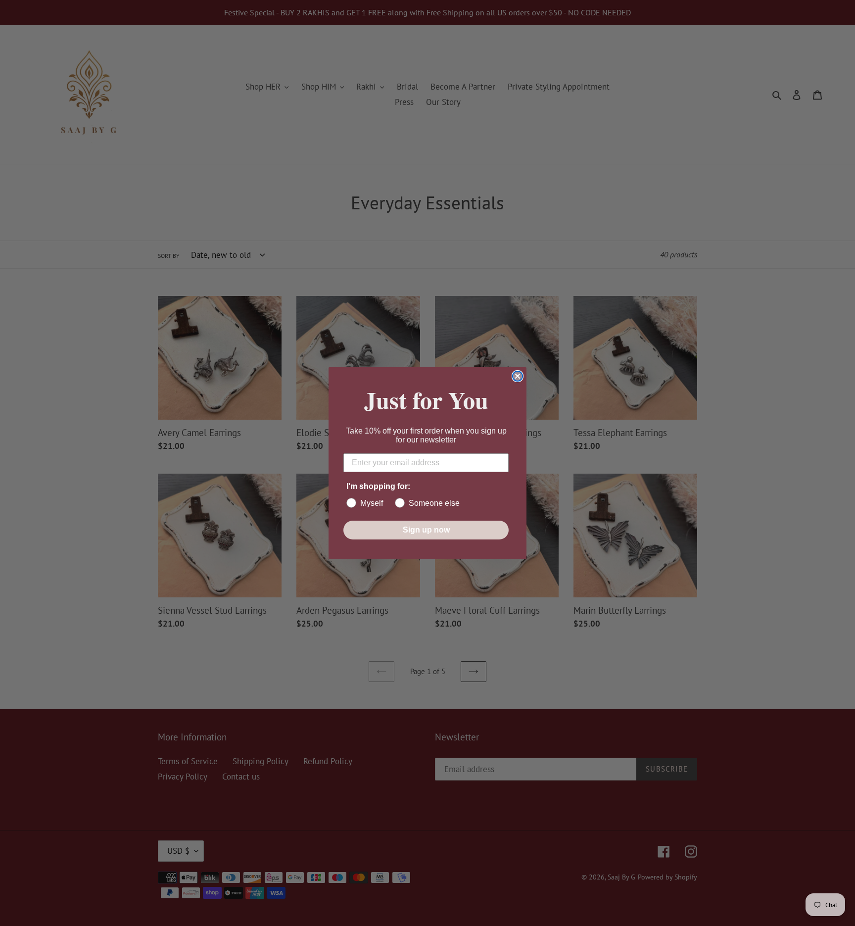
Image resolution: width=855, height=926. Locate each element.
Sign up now (426, 530)
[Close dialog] (517, 376)
